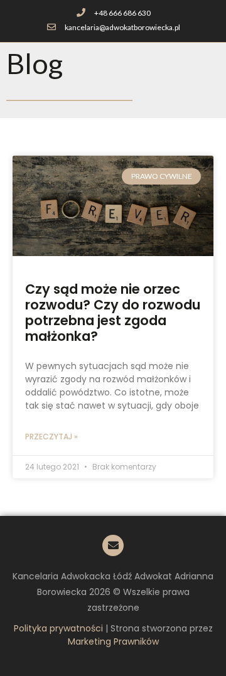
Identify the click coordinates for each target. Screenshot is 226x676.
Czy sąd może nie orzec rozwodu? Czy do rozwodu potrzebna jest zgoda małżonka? (112, 313)
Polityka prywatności (58, 628)
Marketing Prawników (113, 641)
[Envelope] (113, 545)
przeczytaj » (51, 436)
